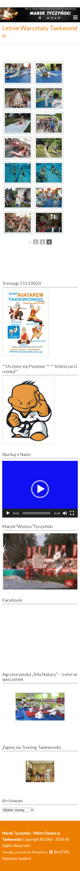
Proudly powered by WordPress (25, 851)
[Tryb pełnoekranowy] (72, 513)
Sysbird (24, 858)
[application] (40, 489)
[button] (40, 489)
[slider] (36, 513)
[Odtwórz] (8, 513)
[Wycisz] (65, 513)
